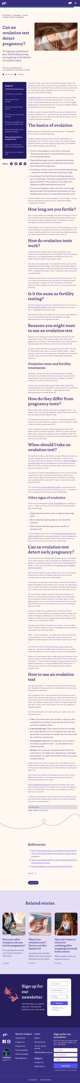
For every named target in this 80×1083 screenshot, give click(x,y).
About (36, 1038)
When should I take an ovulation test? (13, 138)
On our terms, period (40, 1047)
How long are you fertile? (11, 100)
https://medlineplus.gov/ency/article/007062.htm (52, 866)
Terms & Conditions (45, 1079)
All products (20, 1038)
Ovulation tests (34, 97)
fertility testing (40, 307)
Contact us (39, 1062)
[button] (69, 3)
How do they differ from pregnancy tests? (14, 131)
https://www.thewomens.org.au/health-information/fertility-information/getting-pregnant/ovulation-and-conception (54, 853)
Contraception (21, 1050)
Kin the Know (39, 1042)
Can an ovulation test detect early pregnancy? (14, 146)
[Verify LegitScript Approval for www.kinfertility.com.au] (6, 1052)
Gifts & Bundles (21, 1054)
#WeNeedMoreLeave (43, 1052)
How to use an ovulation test (14, 153)
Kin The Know (6, 15)
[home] (4, 3)
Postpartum (20, 1046)
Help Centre (39, 1066)
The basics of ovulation (14, 94)
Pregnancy (20, 1042)
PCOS (46, 613)
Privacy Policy (33, 1079)
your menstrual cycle (51, 487)
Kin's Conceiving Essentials (39, 784)
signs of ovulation (56, 503)
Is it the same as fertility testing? (14, 115)
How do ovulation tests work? (13, 108)
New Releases (21, 1058)
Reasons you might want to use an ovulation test (14, 123)
